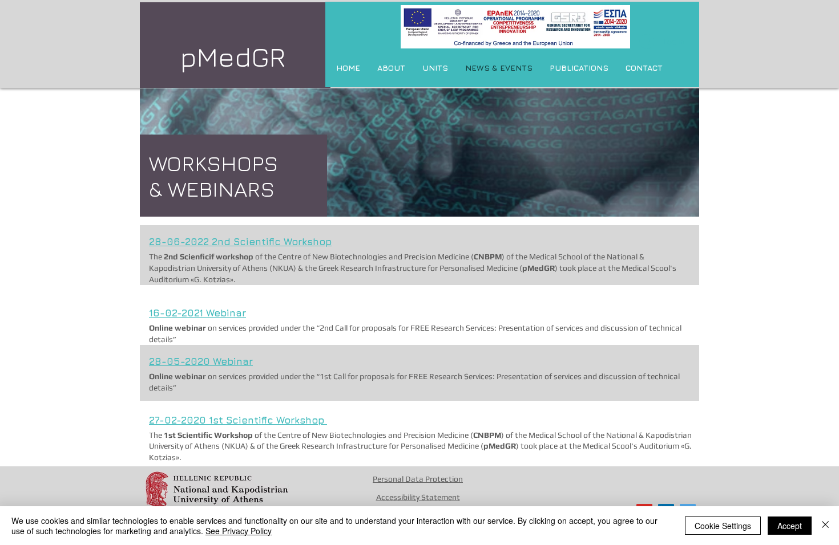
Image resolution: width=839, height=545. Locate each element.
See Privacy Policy (238, 530)
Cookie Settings (723, 525)
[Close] (825, 525)
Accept (789, 525)
